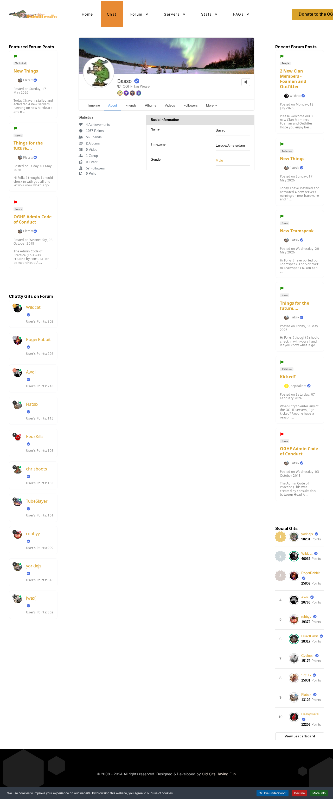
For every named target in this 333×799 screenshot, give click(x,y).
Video (91, 150)
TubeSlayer (37, 501)
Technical (20, 63)
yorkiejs (33, 566)
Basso (124, 81)
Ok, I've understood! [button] (272, 793)
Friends (94, 137)
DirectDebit (309, 636)
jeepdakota (298, 386)
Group (92, 156)
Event (92, 162)
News (18, 135)
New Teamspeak (297, 230)
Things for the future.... (28, 145)
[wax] (31, 598)
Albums (93, 143)
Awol (31, 372)
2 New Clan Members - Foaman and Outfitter (293, 78)
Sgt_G (306, 675)
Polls (91, 173)
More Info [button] (319, 793)
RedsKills (34, 436)
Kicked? (288, 376)
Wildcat (33, 307)
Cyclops (307, 656)
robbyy (33, 533)
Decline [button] (299, 793)
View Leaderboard (300, 736)
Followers (95, 168)
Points (95, 131)
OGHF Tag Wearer (136, 86)
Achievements (98, 125)
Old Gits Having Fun (219, 774)
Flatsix (28, 80)
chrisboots (36, 469)
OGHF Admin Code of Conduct (33, 219)
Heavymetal (310, 714)
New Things (26, 71)
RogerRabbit (38, 339)
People (285, 63)
